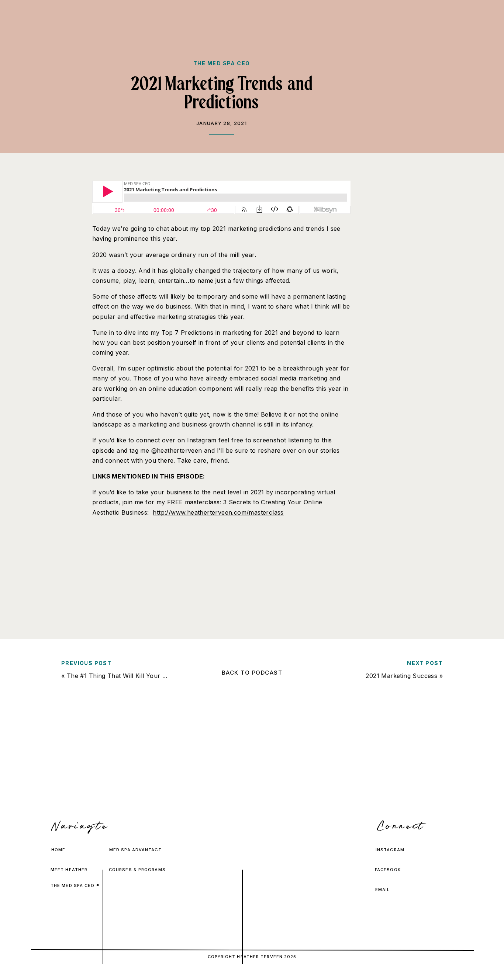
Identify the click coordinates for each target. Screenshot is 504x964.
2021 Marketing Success (401, 675)
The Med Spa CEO (221, 63)
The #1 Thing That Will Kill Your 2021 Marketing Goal (145, 675)
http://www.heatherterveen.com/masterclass (218, 512)
